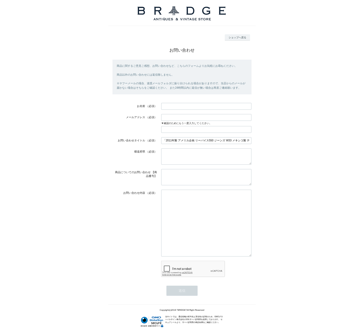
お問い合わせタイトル (131, 140)
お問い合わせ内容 (134, 192)
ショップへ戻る (237, 37)
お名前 (141, 106)
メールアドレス (135, 117)
